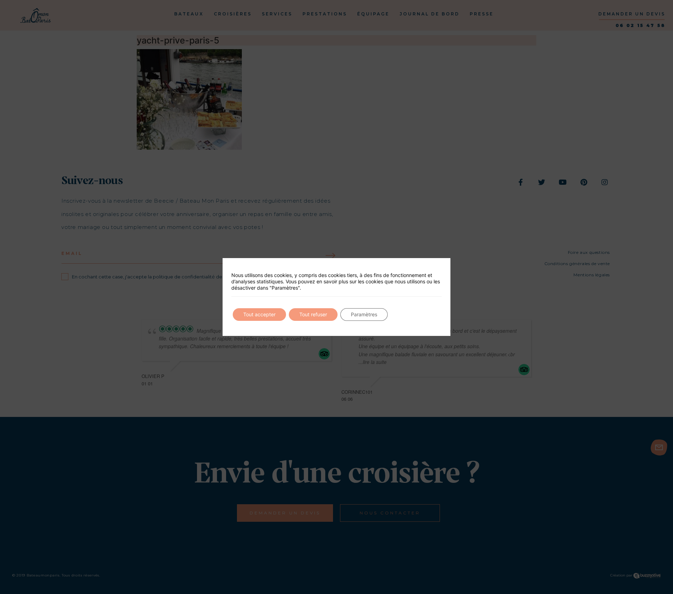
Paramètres (364, 314)
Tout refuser (313, 314)
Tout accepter (259, 314)
